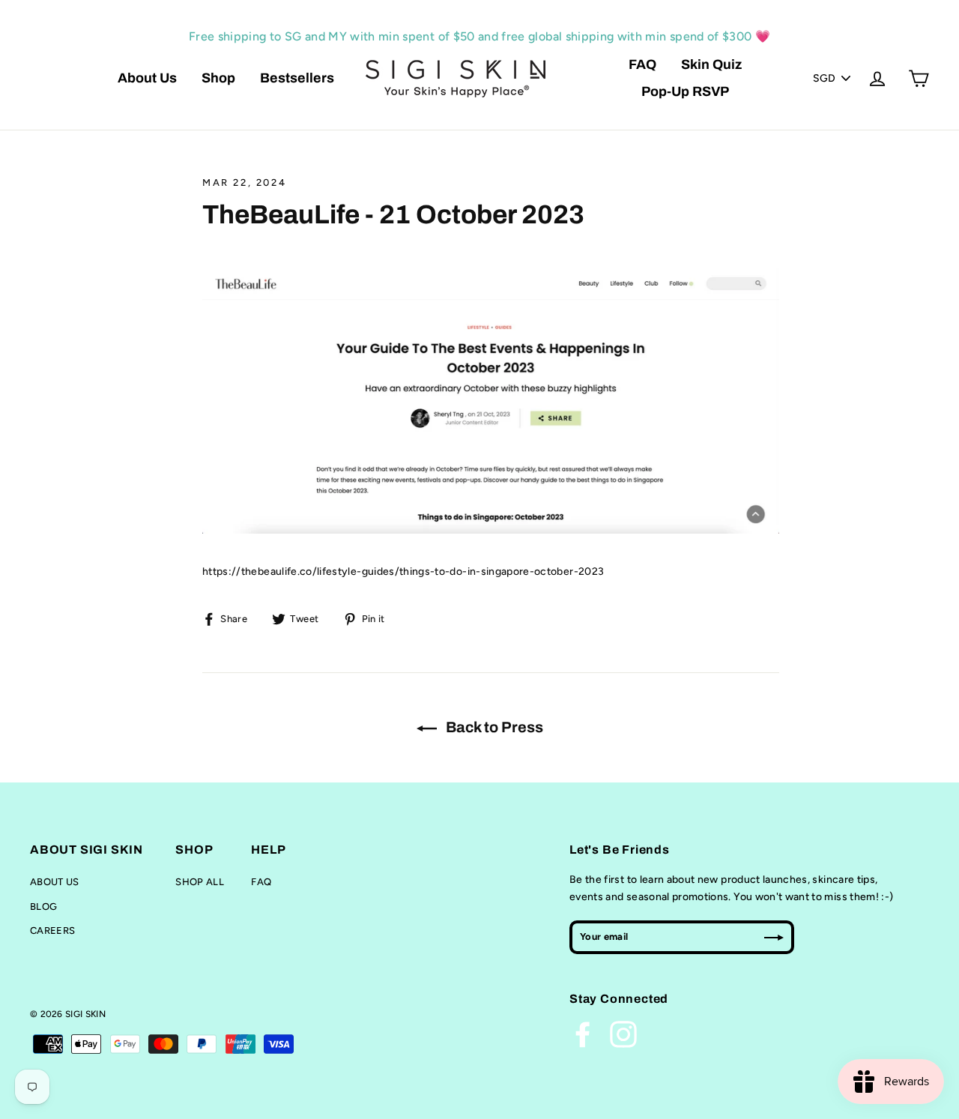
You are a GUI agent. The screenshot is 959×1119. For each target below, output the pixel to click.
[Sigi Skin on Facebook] (582, 1034)
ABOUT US (54, 881)
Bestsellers (297, 77)
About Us (147, 77)
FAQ (642, 64)
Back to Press (493, 727)
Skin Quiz (711, 64)
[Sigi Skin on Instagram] (623, 1034)
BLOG (43, 906)
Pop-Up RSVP (685, 91)
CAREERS (52, 930)
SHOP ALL (199, 881)
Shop (218, 77)
